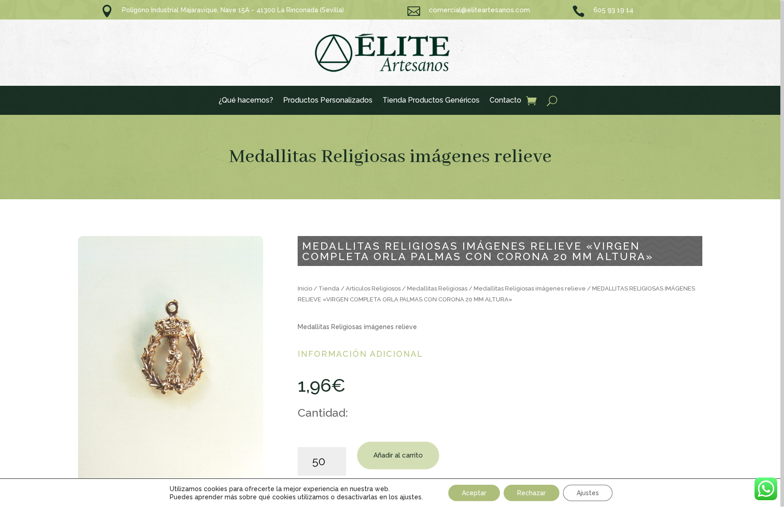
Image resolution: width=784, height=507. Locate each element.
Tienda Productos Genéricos (431, 100)
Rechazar (531, 493)
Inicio (305, 288)
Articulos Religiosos (373, 288)
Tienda (328, 288)
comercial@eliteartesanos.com (479, 10)
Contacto (505, 100)
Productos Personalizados (327, 100)
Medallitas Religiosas (437, 288)
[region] (392, 253)
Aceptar (474, 493)
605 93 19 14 (613, 10)
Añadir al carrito (398, 455)
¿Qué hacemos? (246, 100)
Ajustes (588, 493)
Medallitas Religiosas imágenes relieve (390, 157)
